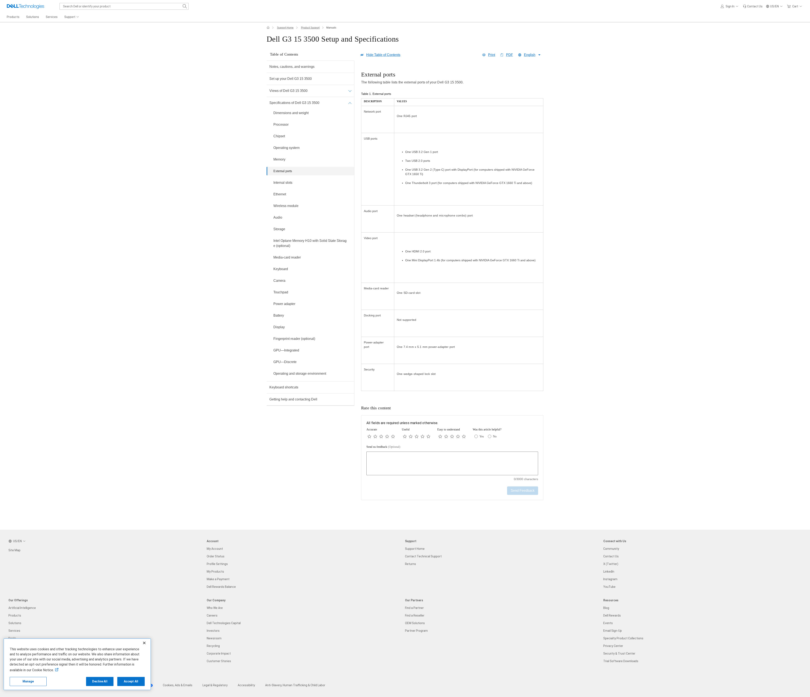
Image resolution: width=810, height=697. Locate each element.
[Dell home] (268, 27)
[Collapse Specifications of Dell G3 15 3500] (350, 102)
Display (279, 327)
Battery (278, 315)
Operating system (286, 148)
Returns (410, 564)
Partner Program (416, 630)
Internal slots (282, 182)
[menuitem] (72, 17)
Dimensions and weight (291, 113)
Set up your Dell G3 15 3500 (290, 78)
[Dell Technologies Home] (25, 6)
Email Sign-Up (612, 630)
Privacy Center (613, 646)
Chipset (279, 136)
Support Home (285, 27)
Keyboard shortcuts (283, 387)
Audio (277, 217)
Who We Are (215, 608)
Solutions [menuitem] (32, 17)
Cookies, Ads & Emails (177, 685)
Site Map (14, 550)
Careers (212, 615)
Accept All (131, 681)
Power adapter (284, 304)
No (495, 436)
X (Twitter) (610, 564)
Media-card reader (287, 257)
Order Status (215, 556)
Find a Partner (414, 608)
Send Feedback (523, 490)
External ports (282, 171)
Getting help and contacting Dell (293, 399)
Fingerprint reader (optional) (294, 338)
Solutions (14, 623)
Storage (279, 229)
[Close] (144, 643)
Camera (279, 280)
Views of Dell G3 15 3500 (288, 91)
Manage (28, 681)
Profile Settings (217, 564)
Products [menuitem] (13, 17)
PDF (509, 55)
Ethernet (279, 194)
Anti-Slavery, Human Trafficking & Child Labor (295, 685)
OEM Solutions (415, 623)
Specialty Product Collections (623, 638)
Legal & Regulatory (215, 685)
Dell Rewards (612, 615)
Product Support (310, 27)
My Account (215, 548)
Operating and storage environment (299, 373)
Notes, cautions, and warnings (292, 66)
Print (491, 55)
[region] (452, 231)
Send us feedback (383, 446)
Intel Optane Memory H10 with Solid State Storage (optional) (310, 243)
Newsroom (214, 638)
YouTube (609, 586)
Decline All (99, 681)
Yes (481, 436)
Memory (279, 159)
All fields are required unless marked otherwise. (402, 423)
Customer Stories (219, 661)
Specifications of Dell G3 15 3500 (294, 103)
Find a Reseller (414, 615)
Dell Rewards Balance (221, 586)
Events (608, 623)
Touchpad (280, 292)
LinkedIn (608, 571)
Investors (213, 630)
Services (14, 630)
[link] (752, 6)
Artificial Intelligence (22, 608)
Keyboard (280, 269)
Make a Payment (218, 579)
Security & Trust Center (619, 653)
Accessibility (246, 685)
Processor (281, 124)
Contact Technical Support (423, 556)
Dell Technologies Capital (224, 623)
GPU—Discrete (285, 362)
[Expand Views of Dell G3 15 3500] (350, 90)
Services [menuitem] (52, 17)
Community (611, 548)
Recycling (213, 646)
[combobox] (124, 6)
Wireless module (285, 206)
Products (14, 615)
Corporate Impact (219, 653)
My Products (215, 571)
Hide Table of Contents (383, 55)
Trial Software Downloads (620, 661)
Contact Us (611, 556)
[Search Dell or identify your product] (185, 6)
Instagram (610, 579)
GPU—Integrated (286, 350)
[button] (730, 6)
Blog (606, 608)
